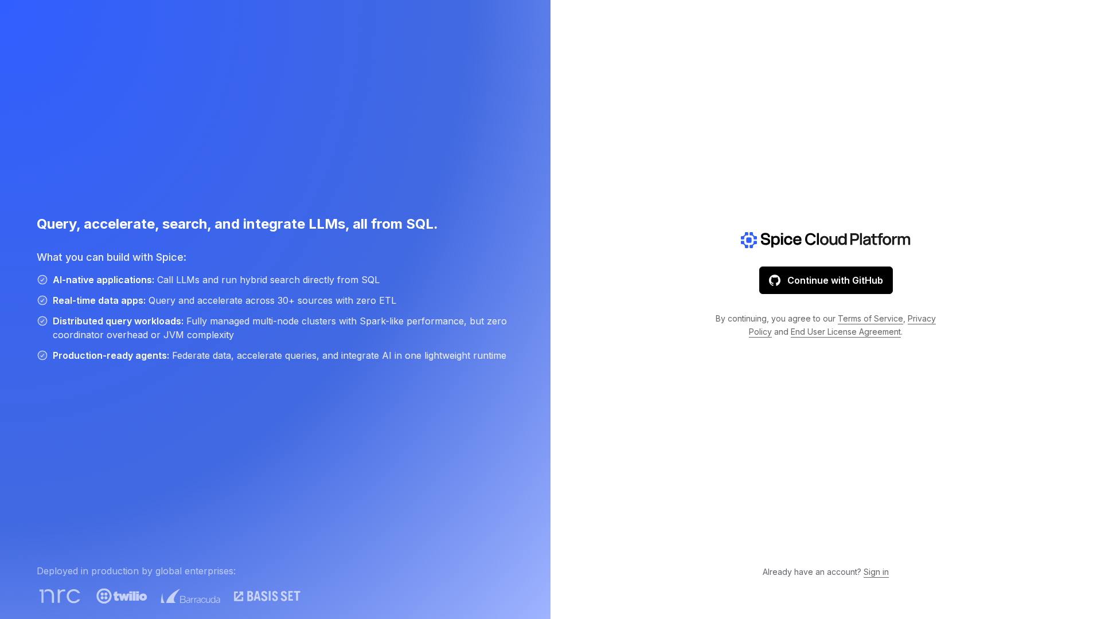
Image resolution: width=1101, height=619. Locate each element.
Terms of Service (870, 318)
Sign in (876, 572)
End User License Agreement (846, 331)
